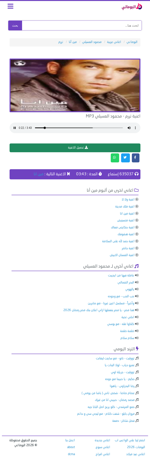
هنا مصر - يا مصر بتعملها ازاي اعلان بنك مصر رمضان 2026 (98, 310)
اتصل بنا (70, 440)
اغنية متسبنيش (126, 220)
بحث (15, 25)
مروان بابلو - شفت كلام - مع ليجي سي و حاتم (106, 414)
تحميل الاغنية (76, 147)
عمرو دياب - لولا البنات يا (120, 365)
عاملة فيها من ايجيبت (121, 275)
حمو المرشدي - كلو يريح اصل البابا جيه (111, 407)
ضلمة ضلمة (127, 331)
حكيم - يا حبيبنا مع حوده (120, 379)
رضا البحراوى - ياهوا (122, 386)
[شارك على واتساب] (115, 157)
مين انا (39, 174)
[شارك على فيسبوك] (135, 157)
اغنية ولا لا (128, 199)
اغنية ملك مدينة (125, 206)
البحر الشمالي (126, 282)
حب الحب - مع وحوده (121, 296)
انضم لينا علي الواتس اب (130, 440)
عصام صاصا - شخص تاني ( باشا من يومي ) (108, 393)
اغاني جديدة (102, 440)
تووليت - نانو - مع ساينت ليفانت (115, 358)
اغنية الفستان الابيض (122, 255)
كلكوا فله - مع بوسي (120, 324)
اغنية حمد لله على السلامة (118, 241)
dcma (71, 454)
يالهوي (129, 289)
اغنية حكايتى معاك (123, 227)
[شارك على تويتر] (125, 157)
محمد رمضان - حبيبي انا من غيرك (115, 400)
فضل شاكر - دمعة (123, 421)
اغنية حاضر (128, 248)
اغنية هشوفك (126, 234)
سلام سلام (127, 338)
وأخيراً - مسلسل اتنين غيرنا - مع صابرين (111, 303)
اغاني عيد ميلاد (135, 454)
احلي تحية (127, 317)
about (71, 447)
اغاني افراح (103, 454)
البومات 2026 (136, 447)
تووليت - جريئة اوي (123, 372)
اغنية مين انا (127, 213)
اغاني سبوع (103, 447)
